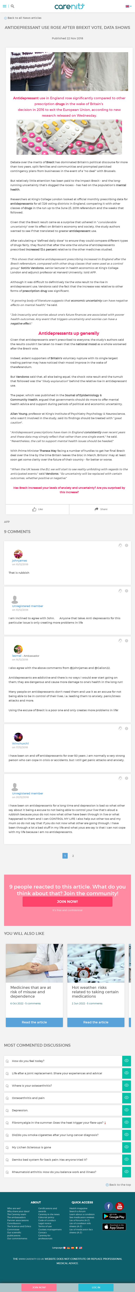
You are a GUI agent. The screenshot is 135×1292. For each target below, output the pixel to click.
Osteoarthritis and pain (28, 1098)
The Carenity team (16, 1214)
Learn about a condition (82, 1214)
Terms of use (45, 1226)
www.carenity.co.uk (31, 1259)
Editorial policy (46, 1217)
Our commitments (17, 1238)
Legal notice (44, 1223)
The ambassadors (16, 1217)
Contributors (14, 1223)
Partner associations (18, 1220)
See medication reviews (81, 1217)
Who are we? (14, 1208)
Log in (96, 1287)
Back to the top (120, 1184)
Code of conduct (47, 1220)
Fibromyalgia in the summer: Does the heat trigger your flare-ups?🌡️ (59, 1122)
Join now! (67, 901)
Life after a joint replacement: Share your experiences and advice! (57, 1073)
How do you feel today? (28, 1061)
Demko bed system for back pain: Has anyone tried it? (49, 1159)
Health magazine (78, 1208)
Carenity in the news (49, 1214)
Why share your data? (18, 1211)
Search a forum (77, 1211)
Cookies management (50, 1229)
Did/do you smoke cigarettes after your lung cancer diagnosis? (55, 1135)
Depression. (20, 1110)
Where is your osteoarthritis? (32, 1085)
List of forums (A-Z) (79, 1220)
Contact (42, 1232)
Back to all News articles (24, 18)
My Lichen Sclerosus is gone (31, 1147)
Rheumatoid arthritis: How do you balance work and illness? (54, 1172)
